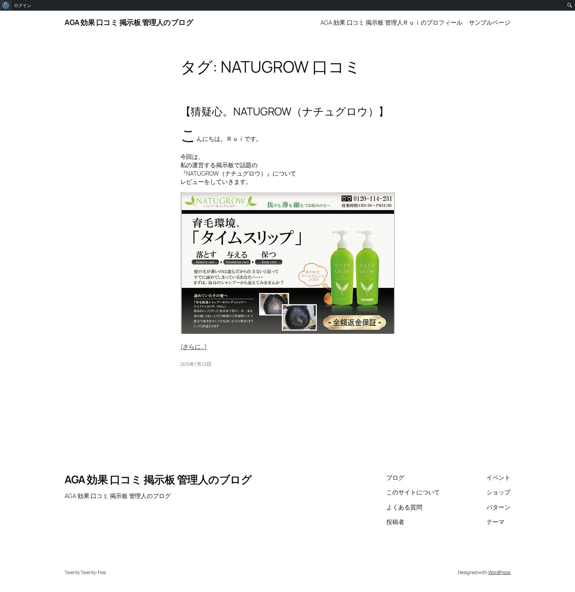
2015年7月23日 (195, 364)
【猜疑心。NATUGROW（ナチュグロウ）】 (284, 111)
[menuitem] (6, 5)
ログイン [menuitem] (22, 5)
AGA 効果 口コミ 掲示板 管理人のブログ (129, 22)
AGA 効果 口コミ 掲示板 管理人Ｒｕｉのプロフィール (391, 22)
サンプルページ (489, 22)
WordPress (499, 572)
